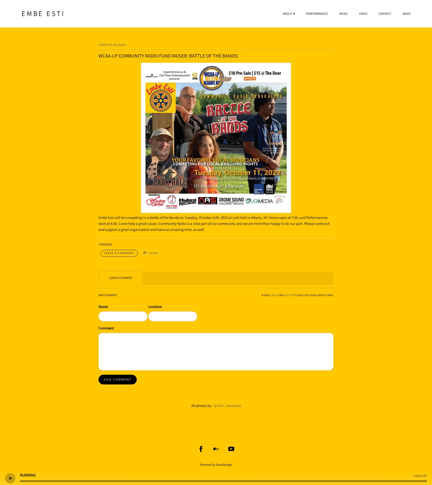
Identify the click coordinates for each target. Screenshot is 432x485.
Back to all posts (113, 44)
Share (153, 253)
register (288, 295)
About (287, 14)
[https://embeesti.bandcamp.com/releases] (216, 449)
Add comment (118, 379)
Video (363, 14)
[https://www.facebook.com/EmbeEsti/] (201, 449)
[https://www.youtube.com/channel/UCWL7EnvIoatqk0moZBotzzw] (231, 449)
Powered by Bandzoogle (216, 464)
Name (103, 306)
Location (155, 306)
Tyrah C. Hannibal (227, 405)
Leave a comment (119, 253)
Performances (317, 14)
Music (343, 14)
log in (274, 295)
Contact (384, 14)
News (406, 14)
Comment (106, 328)
